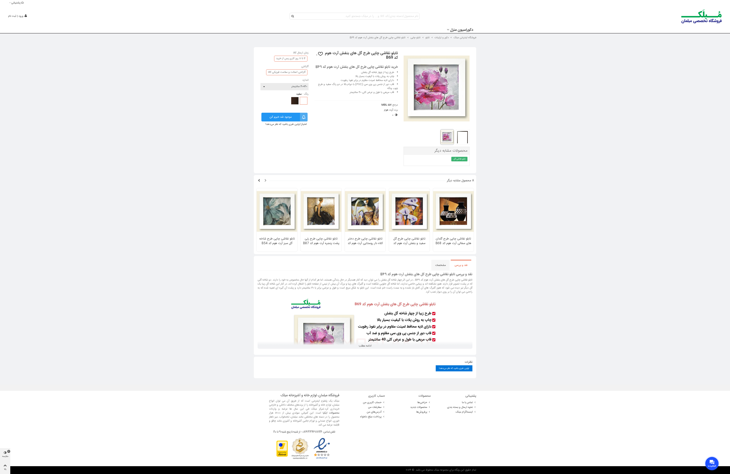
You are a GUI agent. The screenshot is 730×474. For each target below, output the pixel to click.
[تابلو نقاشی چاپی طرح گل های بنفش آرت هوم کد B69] (437, 124)
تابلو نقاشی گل (460, 159)
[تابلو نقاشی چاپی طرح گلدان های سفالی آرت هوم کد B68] (453, 211)
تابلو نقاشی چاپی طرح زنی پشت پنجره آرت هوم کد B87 (321, 241)
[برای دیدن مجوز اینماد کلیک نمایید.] (321, 448)
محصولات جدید (418, 407)
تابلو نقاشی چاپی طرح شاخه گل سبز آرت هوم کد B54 (277, 241)
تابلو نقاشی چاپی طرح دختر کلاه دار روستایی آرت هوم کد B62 (365, 243)
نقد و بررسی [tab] (461, 265)
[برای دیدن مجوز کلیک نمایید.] (300, 448)
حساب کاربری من (372, 402)
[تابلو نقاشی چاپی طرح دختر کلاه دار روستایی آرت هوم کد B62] (365, 211)
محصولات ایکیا (331, 413)
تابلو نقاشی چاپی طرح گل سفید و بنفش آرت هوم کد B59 (409, 243)
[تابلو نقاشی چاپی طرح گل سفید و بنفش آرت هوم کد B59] (409, 211)
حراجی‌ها (422, 402)
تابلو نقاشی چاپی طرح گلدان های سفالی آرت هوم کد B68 (453, 241)
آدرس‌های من (374, 412)
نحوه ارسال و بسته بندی (460, 407)
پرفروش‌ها (421, 412)
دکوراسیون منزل (461, 30)
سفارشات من (375, 407)
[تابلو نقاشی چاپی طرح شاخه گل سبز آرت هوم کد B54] (277, 211)
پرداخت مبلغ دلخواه (371, 417)
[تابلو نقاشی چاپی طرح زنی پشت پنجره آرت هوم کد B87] (321, 211)
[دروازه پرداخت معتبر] (282, 448)
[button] (265, 181)
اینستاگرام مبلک (464, 412)
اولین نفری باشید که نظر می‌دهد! (282, 124)
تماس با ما (467, 402)
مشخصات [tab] (440, 265)
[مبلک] (701, 16)
